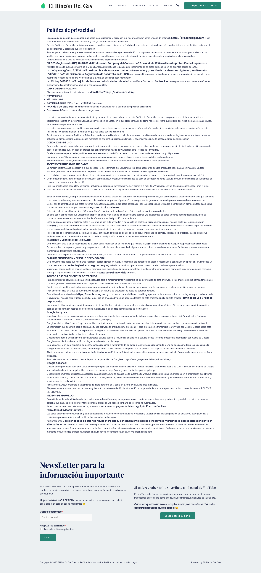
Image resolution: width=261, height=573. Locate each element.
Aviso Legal (131, 562)
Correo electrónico (51, 511)
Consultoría (139, 5)
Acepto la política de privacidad (59, 529)
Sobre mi (153, 5)
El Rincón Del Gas (70, 5)
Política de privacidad (90, 562)
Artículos (122, 5)
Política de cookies (113, 562)
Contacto (167, 5)
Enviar (47, 537)
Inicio (110, 5)
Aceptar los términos (53, 525)
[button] (202, 5)
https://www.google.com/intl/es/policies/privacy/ (148, 359)
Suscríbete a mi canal (178, 515)
